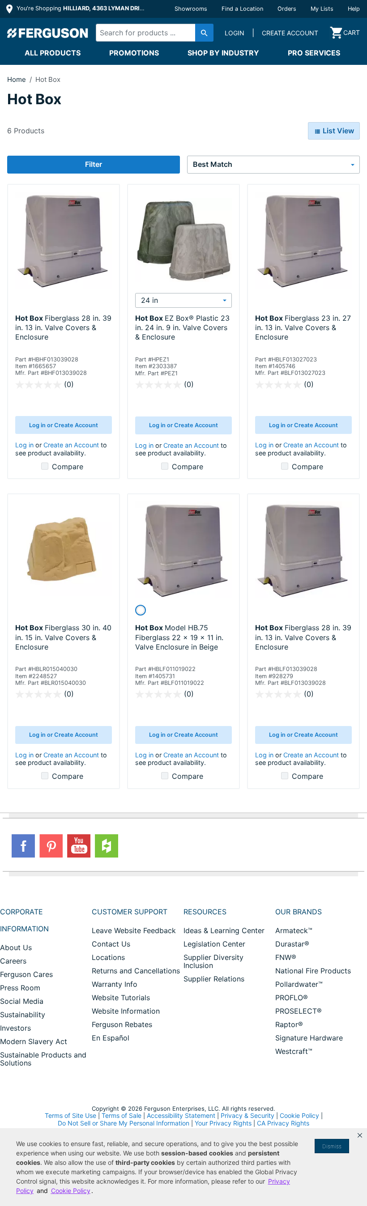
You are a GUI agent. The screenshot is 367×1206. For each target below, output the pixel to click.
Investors (15, 1027)
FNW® (285, 957)
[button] (359, 1135)
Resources (205, 911)
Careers (13, 960)
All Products (53, 52)
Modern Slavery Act (33, 1041)
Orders (286, 8)
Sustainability (22, 1014)
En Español (110, 1037)
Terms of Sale (121, 1115)
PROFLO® (291, 997)
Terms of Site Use (70, 1115)
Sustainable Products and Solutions (43, 1058)
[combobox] (152, 33)
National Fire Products (313, 970)
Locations (108, 957)
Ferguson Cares (26, 974)
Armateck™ (293, 930)
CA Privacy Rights (283, 1123)
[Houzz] (106, 846)
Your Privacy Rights (223, 1123)
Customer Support (129, 911)
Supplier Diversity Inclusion (213, 961)
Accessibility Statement (181, 1115)
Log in (24, 445)
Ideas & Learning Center (224, 930)
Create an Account (71, 445)
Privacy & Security (247, 1115)
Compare (67, 466)
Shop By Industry (223, 52)
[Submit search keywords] (204, 33)
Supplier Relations (214, 978)
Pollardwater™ (299, 984)
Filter (93, 164)
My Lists (322, 8)
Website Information (126, 1010)
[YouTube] (78, 846)
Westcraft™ (293, 1051)
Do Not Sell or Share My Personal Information (123, 1123)
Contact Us (111, 943)
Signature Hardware (309, 1037)
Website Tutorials (121, 997)
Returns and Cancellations (136, 970)
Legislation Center (214, 943)
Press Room (20, 987)
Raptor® (289, 1024)
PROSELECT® (298, 1010)
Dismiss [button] (331, 1146)
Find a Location (242, 8)
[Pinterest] (51, 846)
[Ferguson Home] (48, 32)
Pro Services (314, 52)
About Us (16, 947)
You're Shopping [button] (81, 8)
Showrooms (191, 8)
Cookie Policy (299, 1115)
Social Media (21, 1001)
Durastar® (292, 943)
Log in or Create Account (63, 425)
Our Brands (298, 911)
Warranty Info (114, 984)
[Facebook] (23, 846)
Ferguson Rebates (122, 1024)
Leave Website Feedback (134, 930)
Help (354, 8)
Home (16, 79)
